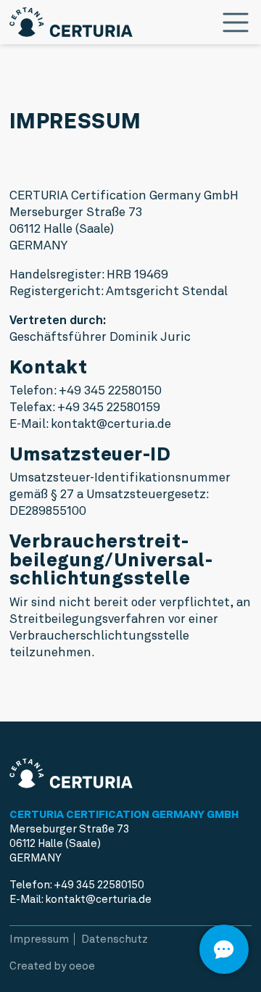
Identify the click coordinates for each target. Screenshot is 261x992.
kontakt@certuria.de (98, 899)
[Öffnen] (224, 949)
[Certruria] (71, 19)
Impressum (39, 939)
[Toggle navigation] (236, 22)
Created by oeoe (52, 965)
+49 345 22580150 (99, 884)
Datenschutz (114, 939)
